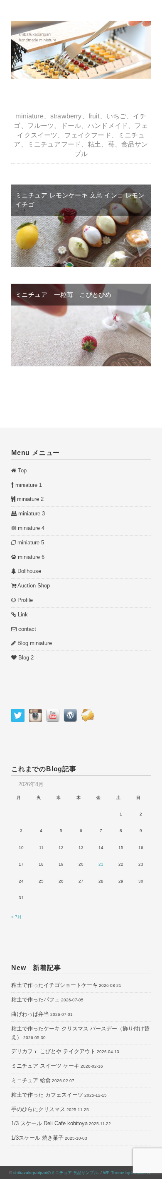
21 (100, 864)
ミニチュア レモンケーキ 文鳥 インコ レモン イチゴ (80, 200)
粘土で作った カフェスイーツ (47, 1095)
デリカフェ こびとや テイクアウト (53, 1051)
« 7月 (16, 916)
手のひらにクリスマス (38, 1109)
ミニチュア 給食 (31, 1080)
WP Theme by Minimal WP (128, 1172)
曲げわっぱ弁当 (30, 1014)
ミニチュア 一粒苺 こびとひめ (63, 294)
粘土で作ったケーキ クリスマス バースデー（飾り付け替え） (80, 1032)
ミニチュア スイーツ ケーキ (45, 1066)
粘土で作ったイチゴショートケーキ (54, 985)
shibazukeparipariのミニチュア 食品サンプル (55, 1172)
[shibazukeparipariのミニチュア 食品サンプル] (81, 25)
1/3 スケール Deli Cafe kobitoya (49, 1123)
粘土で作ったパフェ (35, 999)
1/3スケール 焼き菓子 (37, 1138)
